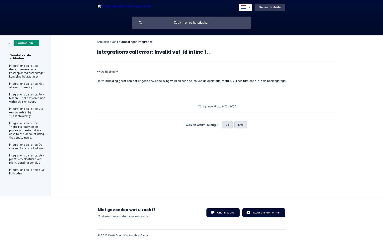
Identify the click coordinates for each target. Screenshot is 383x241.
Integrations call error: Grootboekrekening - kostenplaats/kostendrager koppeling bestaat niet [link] (26, 71)
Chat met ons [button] (225, 212)
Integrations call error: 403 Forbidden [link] (26, 171)
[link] (24, 43)
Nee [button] (240, 124)
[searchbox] (191, 23)
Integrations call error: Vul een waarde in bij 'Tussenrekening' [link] (26, 112)
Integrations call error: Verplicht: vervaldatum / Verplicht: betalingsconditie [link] (26, 159)
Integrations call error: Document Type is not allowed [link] (27, 146)
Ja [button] (227, 124)
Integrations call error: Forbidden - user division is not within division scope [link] (27, 98)
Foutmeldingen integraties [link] (135, 41)
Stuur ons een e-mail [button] (266, 212)
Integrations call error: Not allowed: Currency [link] (26, 85)
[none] (125, 7)
